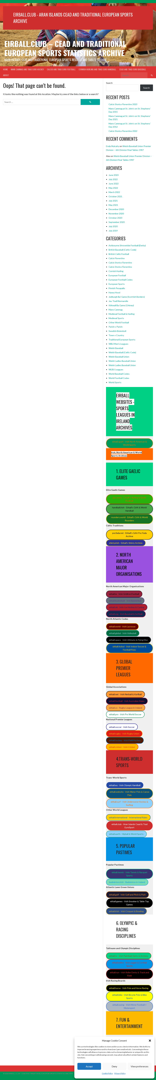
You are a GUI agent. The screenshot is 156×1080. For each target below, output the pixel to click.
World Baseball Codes (119, 373)
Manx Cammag (115, 309)
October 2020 (115, 217)
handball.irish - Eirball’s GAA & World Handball (129, 509)
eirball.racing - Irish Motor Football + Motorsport (129, 1006)
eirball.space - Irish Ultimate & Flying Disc (128, 640)
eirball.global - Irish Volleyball (122, 633)
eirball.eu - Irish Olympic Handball (124, 785)
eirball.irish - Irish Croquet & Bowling (126, 911)
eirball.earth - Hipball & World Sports (126, 834)
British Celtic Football (119, 254)
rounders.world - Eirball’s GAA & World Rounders (129, 519)
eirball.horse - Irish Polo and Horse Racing (128, 988)
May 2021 (113, 205)
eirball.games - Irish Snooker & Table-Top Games (129, 903)
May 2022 (113, 188)
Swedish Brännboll (117, 331)
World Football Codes (119, 378)
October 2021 (115, 196)
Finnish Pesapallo (117, 288)
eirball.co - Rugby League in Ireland (125, 707)
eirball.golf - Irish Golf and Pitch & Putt (127, 894)
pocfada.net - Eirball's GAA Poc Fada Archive (129, 534)
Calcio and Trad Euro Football (61, 69)
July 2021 (113, 200)
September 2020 (117, 222)
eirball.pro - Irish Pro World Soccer (125, 714)
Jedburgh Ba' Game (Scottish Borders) (127, 296)
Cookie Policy (107, 1073)
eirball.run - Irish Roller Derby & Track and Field (129, 974)
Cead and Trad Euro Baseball (132, 69)
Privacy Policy (120, 1073)
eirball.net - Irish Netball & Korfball (125, 694)
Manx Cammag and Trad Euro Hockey (27, 69)
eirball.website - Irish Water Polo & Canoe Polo (129, 793)
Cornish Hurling (116, 271)
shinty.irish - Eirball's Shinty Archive (125, 543)
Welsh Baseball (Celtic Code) (122, 352)
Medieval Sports (116, 318)
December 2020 (116, 209)
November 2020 (116, 213)
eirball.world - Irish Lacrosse (122, 626)
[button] (149, 1040)
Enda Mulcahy (112, 146)
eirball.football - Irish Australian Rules (126, 701)
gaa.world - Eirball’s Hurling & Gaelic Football (129, 499)
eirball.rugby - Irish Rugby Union (124, 733)
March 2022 (114, 192)
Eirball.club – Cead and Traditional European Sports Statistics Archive (65, 48)
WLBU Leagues (116, 369)
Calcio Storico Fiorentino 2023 (123, 104)
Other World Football (119, 322)
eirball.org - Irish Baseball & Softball (125, 614)
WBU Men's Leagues (118, 344)
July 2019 (113, 230)
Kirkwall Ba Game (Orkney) (121, 305)
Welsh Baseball (116, 348)
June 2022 (114, 183)
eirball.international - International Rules (128, 817)
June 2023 (114, 175)
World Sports (115, 382)
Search (109, 83)
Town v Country (116, 335)
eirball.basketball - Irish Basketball (125, 600)
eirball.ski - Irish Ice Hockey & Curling (126, 607)
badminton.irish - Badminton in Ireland (127, 882)
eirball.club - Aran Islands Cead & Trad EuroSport (129, 826)
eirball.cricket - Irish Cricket (122, 747)
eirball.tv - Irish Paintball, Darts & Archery (128, 956)
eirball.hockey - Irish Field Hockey (124, 740)
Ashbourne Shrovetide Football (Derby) (127, 245)
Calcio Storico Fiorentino (120, 262)
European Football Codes (121, 279)
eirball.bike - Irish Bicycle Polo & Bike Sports (129, 996)
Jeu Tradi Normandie (118, 301)
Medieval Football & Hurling (122, 314)
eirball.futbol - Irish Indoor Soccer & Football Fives (129, 648)
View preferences (139, 1066)
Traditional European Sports (122, 339)
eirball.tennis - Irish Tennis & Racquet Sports (129, 874)
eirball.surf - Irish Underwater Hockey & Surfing (129, 803)
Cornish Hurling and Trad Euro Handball (97, 69)
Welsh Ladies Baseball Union (122, 361)
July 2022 (113, 179)
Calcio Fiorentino (117, 258)
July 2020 (113, 226)
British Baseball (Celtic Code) (122, 249)
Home (5, 69)
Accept (89, 1066)
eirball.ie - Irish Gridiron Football (124, 594)
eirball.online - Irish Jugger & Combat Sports (129, 964)
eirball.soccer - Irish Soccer (122, 727)
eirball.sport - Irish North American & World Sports (129, 443)
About (6, 75)
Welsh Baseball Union (119, 356)
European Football (117, 275)
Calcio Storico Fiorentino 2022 (123, 131)
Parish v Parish (115, 326)
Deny (114, 1066)
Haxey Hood (114, 292)
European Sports (117, 284)
